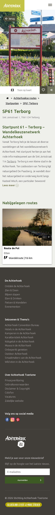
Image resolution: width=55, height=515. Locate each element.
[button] (50, 5)
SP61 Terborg (30, 103)
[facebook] (7, 419)
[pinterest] (18, 419)
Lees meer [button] (9, 185)
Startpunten (12, 103)
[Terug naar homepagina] (7, 98)
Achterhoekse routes (25, 98)
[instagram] (12, 419)
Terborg (11, 161)
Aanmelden (23, 480)
